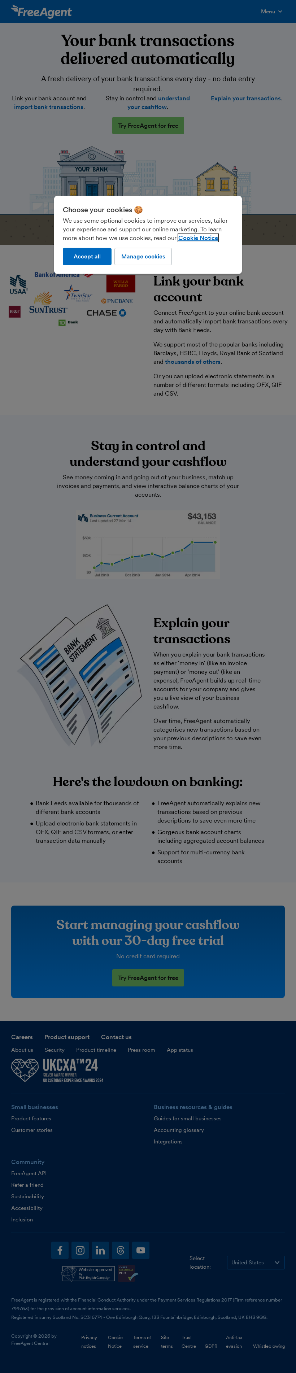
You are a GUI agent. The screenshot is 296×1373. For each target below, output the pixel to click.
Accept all (87, 256)
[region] (148, 235)
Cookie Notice (198, 237)
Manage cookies (143, 256)
